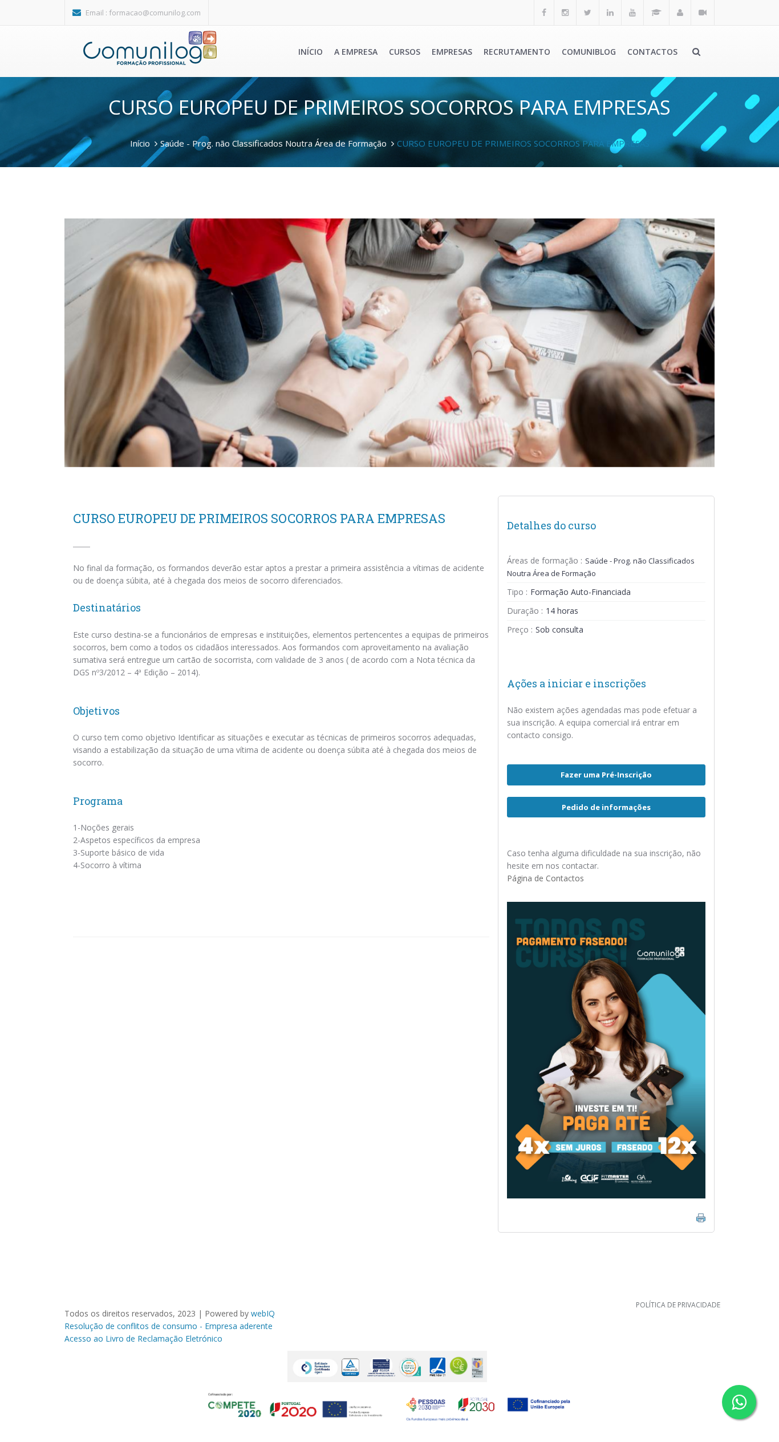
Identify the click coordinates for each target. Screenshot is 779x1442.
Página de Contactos (545, 878)
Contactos (652, 51)
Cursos (404, 51)
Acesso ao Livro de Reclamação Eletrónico (143, 1338)
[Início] (150, 48)
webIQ (263, 1313)
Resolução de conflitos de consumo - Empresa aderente (168, 1326)
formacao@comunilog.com (155, 12)
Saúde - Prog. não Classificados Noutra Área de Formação (273, 143)
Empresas (452, 51)
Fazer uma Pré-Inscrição (606, 774)
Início (310, 51)
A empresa (356, 51)
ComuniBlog (589, 51)
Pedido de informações (606, 807)
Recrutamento (517, 51)
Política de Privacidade (678, 1305)
